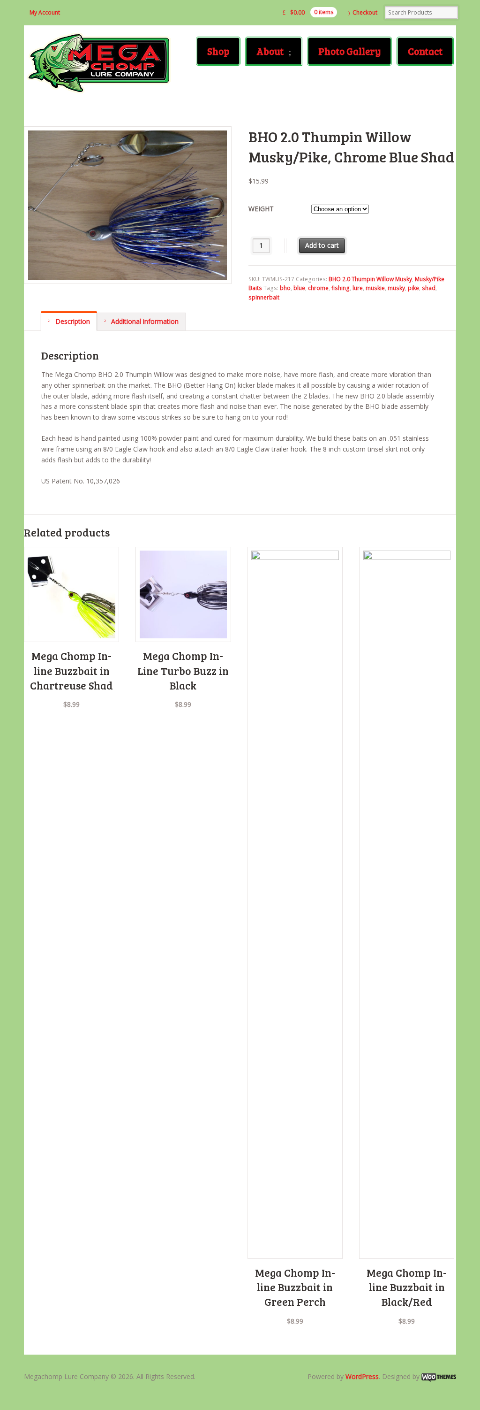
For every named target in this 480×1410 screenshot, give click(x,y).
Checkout (364, 12)
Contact (425, 51)
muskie (375, 288)
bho (285, 288)
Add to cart (322, 245)
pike (413, 288)
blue (299, 288)
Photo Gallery (349, 51)
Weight (261, 208)
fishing (340, 288)
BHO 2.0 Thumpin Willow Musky (370, 279)
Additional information (144, 321)
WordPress (362, 1376)
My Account (45, 12)
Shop (218, 51)
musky (396, 288)
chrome (318, 288)
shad (428, 288)
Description (71, 321)
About (270, 51)
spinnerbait (263, 297)
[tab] (69, 321)
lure (357, 288)
